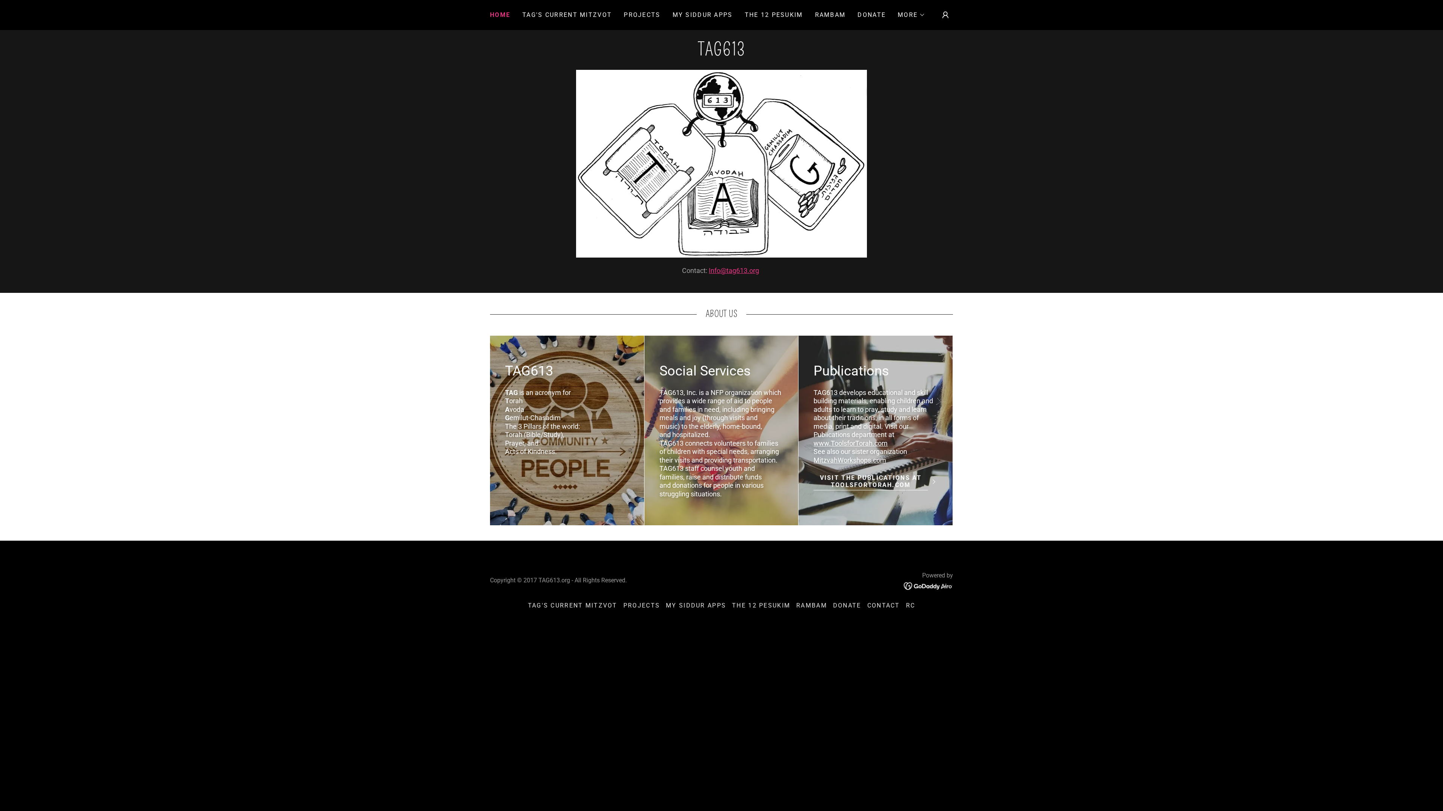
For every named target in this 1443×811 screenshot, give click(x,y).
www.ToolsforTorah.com (851, 443)
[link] (721, 53)
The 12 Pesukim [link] (774, 14)
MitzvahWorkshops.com (850, 460)
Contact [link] (883, 605)
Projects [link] (642, 14)
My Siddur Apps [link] (703, 14)
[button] (911, 15)
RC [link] (910, 605)
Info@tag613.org (734, 270)
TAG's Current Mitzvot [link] (567, 14)
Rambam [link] (830, 14)
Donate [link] (872, 14)
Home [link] (500, 14)
